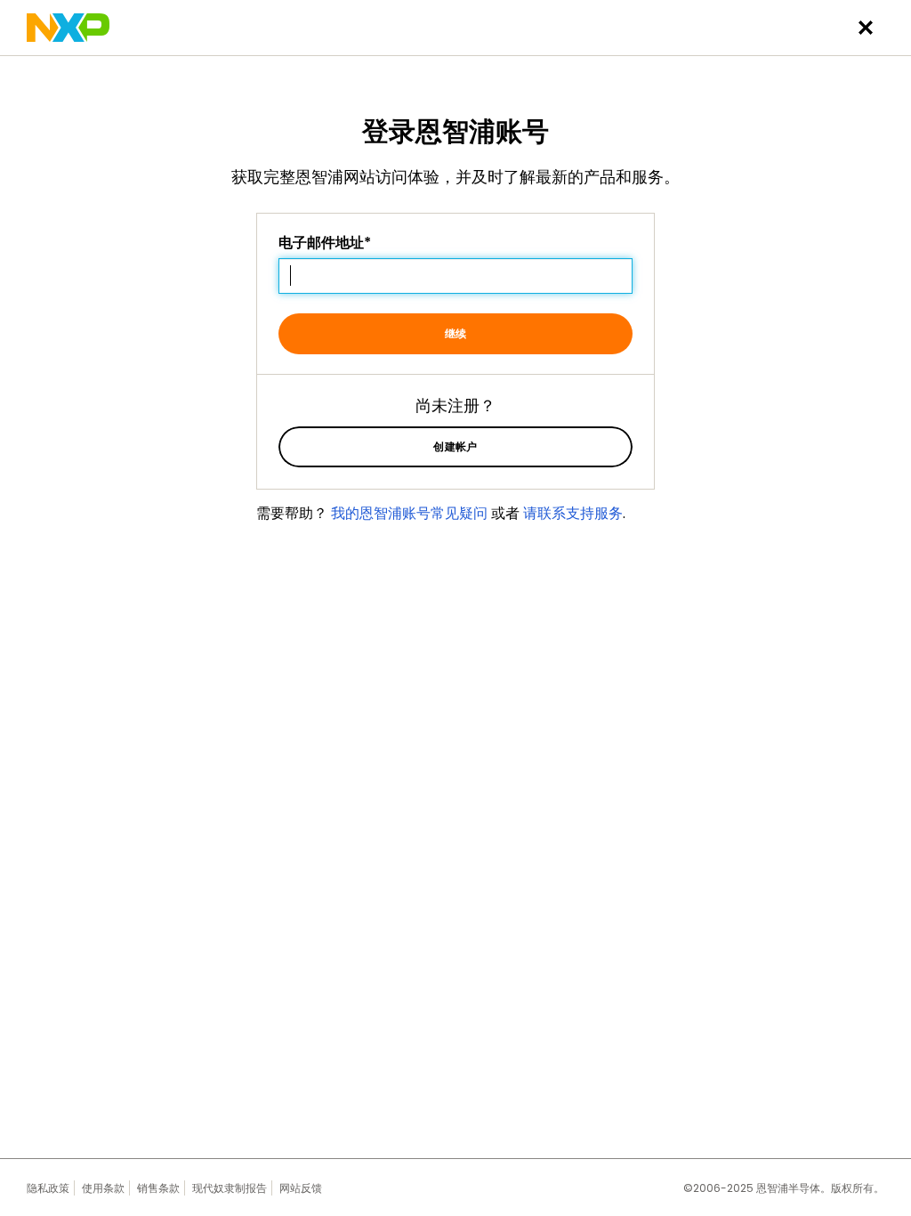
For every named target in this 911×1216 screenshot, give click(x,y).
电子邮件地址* (324, 243)
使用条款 (103, 1188)
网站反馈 (300, 1188)
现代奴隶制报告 (229, 1188)
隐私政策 (48, 1188)
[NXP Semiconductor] (68, 27)
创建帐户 (455, 446)
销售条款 (158, 1188)
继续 (456, 333)
